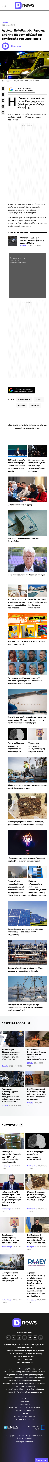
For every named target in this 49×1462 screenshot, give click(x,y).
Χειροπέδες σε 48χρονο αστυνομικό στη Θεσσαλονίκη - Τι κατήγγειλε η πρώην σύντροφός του (11, 1054)
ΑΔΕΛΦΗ (21, 405)
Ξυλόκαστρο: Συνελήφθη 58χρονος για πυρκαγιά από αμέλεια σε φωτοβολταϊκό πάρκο (36, 1054)
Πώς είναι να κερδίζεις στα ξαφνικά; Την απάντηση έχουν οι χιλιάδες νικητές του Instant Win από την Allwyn (25, 681)
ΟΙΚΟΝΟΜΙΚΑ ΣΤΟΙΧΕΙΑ (24, 1420)
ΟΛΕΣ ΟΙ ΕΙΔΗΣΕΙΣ (24, 1332)
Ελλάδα (5, 22)
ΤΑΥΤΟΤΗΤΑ (24, 1399)
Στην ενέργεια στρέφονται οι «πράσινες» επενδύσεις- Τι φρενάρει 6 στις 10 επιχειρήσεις (25, 931)
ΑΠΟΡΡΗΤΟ (42, 1460)
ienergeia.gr (6, 1166)
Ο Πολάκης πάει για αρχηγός (20, 505)
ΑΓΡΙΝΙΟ (38, 399)
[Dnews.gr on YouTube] (35, 1337)
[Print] (3, 112)
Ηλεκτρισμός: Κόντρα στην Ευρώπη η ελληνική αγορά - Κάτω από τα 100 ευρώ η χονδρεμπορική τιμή (25, 1007)
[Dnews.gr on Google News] (30, 1337)
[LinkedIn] (3, 100)
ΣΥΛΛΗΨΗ (35, 405)
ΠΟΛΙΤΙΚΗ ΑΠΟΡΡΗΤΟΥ (24, 1411)
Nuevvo (30, 1442)
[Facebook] (3, 88)
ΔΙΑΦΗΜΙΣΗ (24, 1402)
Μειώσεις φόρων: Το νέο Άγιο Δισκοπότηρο (26, 575)
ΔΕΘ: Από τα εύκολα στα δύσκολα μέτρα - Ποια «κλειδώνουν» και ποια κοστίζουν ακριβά (16, 465)
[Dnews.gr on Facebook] (8, 1337)
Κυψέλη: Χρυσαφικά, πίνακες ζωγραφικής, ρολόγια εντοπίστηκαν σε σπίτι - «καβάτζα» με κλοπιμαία (37, 1094)
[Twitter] (3, 94)
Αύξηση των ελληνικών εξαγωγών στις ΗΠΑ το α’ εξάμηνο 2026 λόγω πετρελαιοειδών (11, 1156)
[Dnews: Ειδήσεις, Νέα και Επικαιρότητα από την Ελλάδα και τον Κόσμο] (24, 5)
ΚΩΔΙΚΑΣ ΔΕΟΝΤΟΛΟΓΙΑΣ (24, 1417)
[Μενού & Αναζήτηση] (4, 5)
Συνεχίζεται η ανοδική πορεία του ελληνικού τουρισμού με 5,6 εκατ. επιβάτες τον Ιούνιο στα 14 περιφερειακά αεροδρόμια (27, 720)
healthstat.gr (32, 1166)
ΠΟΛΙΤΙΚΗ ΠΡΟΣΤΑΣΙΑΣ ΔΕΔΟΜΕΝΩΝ (24, 1408)
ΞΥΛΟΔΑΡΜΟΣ (24, 399)
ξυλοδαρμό (23, 104)
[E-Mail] (3, 106)
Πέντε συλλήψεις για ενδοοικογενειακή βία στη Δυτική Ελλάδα (32, 240)
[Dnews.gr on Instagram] (19, 1337)
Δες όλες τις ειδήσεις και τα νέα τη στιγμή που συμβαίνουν (27, 426)
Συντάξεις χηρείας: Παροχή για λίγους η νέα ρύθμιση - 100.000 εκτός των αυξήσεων (36, 465)
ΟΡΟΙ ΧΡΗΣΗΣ (24, 1405)
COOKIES (24, 1414)
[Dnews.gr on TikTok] (24, 1337)
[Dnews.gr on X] (14, 1337)
